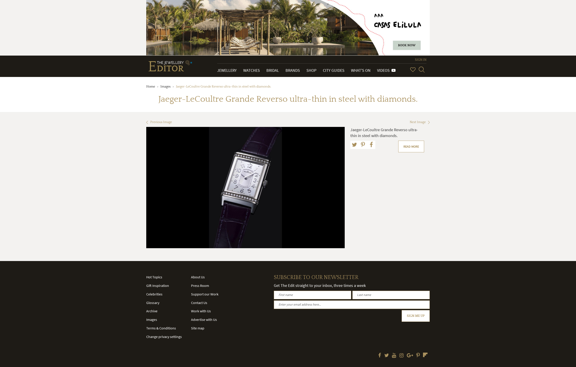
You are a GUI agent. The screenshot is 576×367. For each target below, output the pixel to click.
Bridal (272, 70)
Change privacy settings (164, 336)
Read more (411, 146)
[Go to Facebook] (379, 355)
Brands (293, 70)
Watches (251, 70)
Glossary (152, 302)
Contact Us (199, 302)
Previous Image (161, 122)
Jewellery (227, 70)
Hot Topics (154, 277)
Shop (311, 70)
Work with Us (201, 311)
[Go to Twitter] (386, 355)
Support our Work (204, 294)
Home (150, 86)
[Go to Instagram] (401, 355)
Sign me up (416, 316)
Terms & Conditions (161, 328)
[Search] (421, 69)
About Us (198, 277)
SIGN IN (420, 60)
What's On (361, 70)
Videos (384, 70)
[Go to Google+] (410, 355)
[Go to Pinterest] (418, 355)
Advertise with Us (204, 319)
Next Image (418, 122)
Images (165, 86)
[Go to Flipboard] (425, 355)
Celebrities (154, 294)
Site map (197, 328)
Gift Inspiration (157, 285)
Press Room (200, 285)
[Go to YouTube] (394, 355)
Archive (152, 311)
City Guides (333, 70)
